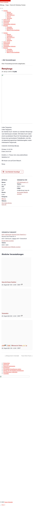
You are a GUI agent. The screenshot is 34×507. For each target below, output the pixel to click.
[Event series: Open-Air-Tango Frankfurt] (21, 284)
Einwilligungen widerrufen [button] (10, 372)
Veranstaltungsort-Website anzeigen (11, 247)
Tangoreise (6, 22)
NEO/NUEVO (11, 15)
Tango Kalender (4, 2)
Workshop (9, 18)
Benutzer (5, 25)
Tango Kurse (6, 19)
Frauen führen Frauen (26, 355)
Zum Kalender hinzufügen (12, 172)
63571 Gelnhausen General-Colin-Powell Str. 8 (14, 234)
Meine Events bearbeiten (13, 30)
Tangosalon (5, 313)
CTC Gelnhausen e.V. (22, 182)
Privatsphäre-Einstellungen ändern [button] (12, 369)
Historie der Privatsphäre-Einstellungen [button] (13, 370)
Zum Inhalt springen (5, 0)
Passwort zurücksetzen (9, 366)
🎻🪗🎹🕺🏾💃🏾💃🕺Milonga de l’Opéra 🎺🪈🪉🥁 (14, 345)
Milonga (9, 12)
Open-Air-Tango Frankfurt (9, 282)
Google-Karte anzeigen (8, 241)
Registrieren (10, 28)
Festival (9, 16)
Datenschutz (6, 363)
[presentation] (16, 269)
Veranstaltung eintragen (9, 24)
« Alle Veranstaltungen (9, 60)
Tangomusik (6, 21)
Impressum (6, 364)
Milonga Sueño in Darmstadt (12, 355)
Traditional (9, 13)
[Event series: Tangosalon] (21, 315)
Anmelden (9, 27)
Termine (5, 10)
